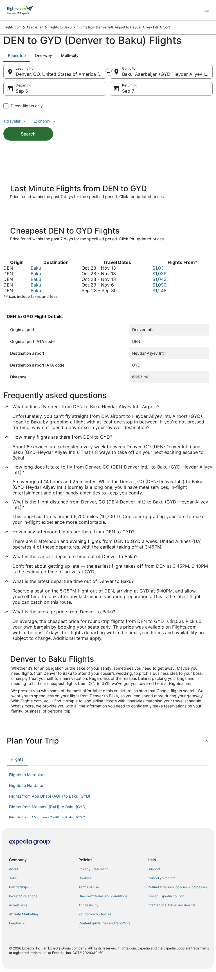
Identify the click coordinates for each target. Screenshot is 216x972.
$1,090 (159, 285)
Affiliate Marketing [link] (23, 914)
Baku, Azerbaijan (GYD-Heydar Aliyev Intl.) (167, 74)
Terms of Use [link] (88, 887)
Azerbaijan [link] (34, 27)
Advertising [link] (18, 905)
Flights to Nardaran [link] (26, 785)
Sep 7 (128, 91)
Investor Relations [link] (23, 896)
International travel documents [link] (171, 905)
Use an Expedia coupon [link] (166, 896)
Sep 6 (22, 91)
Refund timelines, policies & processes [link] (178, 887)
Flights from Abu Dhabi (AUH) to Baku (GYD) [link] (49, 796)
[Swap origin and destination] (109, 72)
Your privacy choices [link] (94, 914)
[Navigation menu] (207, 10)
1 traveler (12, 121)
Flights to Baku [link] (60, 27)
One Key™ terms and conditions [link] (102, 896)
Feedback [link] (17, 923)
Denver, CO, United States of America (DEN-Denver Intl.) (61, 74)
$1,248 (159, 290)
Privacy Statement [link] (93, 869)
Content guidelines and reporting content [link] (104, 925)
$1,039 (159, 273)
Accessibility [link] (88, 905)
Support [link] (154, 869)
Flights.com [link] (12, 27)
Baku (36, 268)
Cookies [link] (84, 878)
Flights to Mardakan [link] (27, 774)
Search (28, 134)
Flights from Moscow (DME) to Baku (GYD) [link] (48, 817)
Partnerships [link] (19, 887)
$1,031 (159, 268)
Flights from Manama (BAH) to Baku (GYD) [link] (48, 806)
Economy (41, 121)
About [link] (13, 869)
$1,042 (159, 279)
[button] (108, 741)
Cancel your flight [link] (162, 878)
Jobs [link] (13, 878)
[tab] (16, 55)
